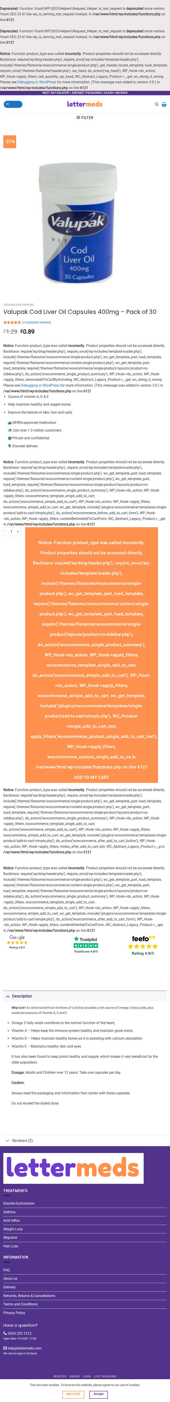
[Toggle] (7, 996)
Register (60, 1376)
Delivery (9, 1287)
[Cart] (164, 104)
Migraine (10, 1237)
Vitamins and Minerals (18, 304)
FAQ (6, 1270)
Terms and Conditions (20, 1304)
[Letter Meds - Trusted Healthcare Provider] (85, 104)
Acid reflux (11, 1220)
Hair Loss (10, 1246)
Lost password (105, 1376)
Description (22, 996)
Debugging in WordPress (36, 82)
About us (10, 1278)
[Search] (156, 104)
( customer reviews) (36, 322)
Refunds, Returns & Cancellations (29, 1296)
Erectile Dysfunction (19, 1203)
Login (87, 1376)
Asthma (9, 1212)
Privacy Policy (14, 1313)
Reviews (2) (22, 1140)
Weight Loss (13, 1229)
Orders (74, 1376)
